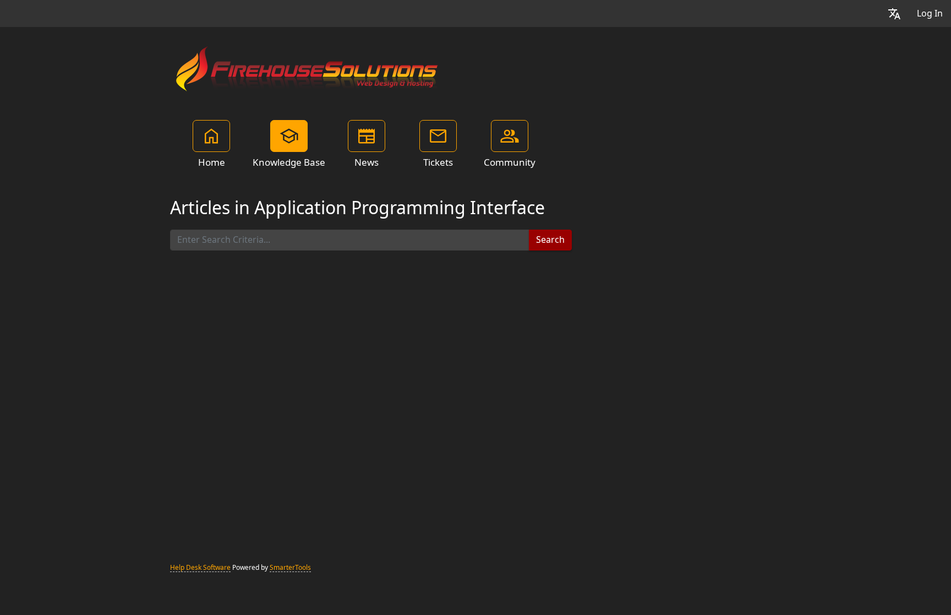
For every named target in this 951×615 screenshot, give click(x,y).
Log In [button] (930, 13)
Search (550, 240)
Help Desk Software (200, 568)
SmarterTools (290, 568)
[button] (894, 13)
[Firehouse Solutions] (307, 67)
